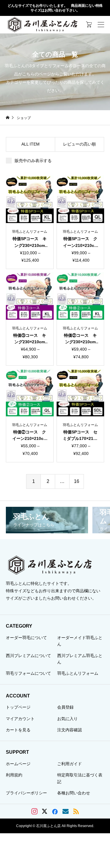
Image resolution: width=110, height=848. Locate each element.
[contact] (65, 811)
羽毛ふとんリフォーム (77, 673)
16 (76, 481)
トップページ (18, 707)
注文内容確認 (69, 729)
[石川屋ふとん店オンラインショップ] (42, 24)
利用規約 (14, 775)
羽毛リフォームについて (28, 673)
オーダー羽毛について (26, 637)
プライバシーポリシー (26, 793)
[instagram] (34, 811)
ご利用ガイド (69, 763)
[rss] (76, 811)
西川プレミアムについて (28, 655)
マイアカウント (20, 718)
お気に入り (67, 718)
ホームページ (18, 763)
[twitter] (44, 811)
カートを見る (18, 729)
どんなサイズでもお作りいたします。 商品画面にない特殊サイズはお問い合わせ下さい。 (55, 8)
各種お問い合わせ (73, 793)
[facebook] (55, 811)
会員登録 (65, 707)
